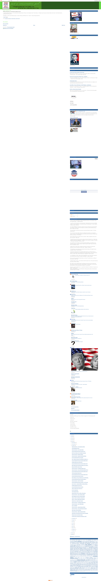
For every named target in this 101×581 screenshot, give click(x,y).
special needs (94, 563)
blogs (70, 575)
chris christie (90, 542)
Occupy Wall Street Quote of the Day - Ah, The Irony (80, 482)
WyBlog (72, 333)
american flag (92, 541)
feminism (86, 546)
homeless (81, 548)
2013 (72, 438)
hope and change (90, 548)
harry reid (77, 548)
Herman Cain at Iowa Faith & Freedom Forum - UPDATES (78, 76)
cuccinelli (71, 545)
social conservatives (83, 563)
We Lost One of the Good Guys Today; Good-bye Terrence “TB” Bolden (81, 381)
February (73, 529)
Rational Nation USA (74, 274)
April (73, 526)
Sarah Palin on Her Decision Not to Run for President (80, 513)
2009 (72, 534)
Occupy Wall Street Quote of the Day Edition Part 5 (80, 463)
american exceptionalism (85, 541)
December (73, 442)
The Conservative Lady (75, 340)
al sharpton (6, 18)
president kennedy (86, 556)
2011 (72, 441)
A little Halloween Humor (75, 448)
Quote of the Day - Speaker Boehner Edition (78, 507)
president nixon (91, 556)
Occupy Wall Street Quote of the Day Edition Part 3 (80, 474)
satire (97, 561)
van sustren (86, 568)
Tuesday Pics (73, 302)
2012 (72, 439)
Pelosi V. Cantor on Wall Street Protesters (78, 499)
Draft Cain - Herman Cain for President (75, 89)
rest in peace (85, 560)
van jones (83, 568)
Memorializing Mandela (78, 387)
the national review (83, 565)
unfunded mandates (87, 567)
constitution (82, 544)
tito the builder (86, 566)
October (73, 445)
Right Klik (72, 408)
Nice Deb (72, 347)
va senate (80, 568)
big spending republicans (79, 542)
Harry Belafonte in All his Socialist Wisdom (78, 496)
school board (78, 562)
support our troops (73, 565)
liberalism (91, 550)
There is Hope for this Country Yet (77, 488)
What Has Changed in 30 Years (75, 394)
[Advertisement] (75, 45)
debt (86, 545)
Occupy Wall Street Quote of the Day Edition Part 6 (80, 460)
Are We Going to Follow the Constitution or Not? (79, 516)
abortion (75, 541)
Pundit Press (73, 294)
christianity (93, 542)
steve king (93, 564)
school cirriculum (86, 562)
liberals (94, 550)
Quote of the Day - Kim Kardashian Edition (78, 446)
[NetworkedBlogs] (84, 190)
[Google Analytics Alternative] (50, 580)
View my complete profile (74, 117)
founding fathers (96, 546)
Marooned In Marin (74, 315)
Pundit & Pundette (74, 400)
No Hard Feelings (77, 324)
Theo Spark (73, 284)
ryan (92, 561)
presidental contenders (89, 557)
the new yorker (75, 566)
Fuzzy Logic (73, 319)
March (73, 527)
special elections (88, 563)
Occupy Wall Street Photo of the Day (77, 457)
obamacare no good (84, 552)
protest (88, 558)
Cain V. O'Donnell (74, 505)
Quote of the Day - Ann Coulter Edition (78, 449)
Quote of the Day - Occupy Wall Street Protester (79, 508)
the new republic (93, 565)
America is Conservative (75, 373)
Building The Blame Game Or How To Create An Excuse (79, 371)
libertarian (96, 550)
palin (71, 553)
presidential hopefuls (74, 558)
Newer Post (5, 25)
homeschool (85, 548)
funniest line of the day (82, 547)
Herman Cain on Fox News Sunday (77, 514)
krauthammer (86, 549)
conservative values (73, 544)
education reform (72, 546)
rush (83, 561)
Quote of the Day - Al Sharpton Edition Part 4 (12, 11)
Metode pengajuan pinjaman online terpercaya (82, 309)
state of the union (80, 564)
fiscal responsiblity (90, 546)
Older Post (63, 25)
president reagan (77, 557)
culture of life (78, 545)
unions (73, 568)
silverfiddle (75, 563)
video (92, 568)
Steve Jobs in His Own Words (76, 510)
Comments (73, 216)
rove (81, 561)
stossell (97, 564)
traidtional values (72, 567)
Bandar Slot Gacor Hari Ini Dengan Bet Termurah (78, 299)
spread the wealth (75, 564)
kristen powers (90, 549)
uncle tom (83, 567)
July (73, 521)
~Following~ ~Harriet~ (75, 386)
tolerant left (93, 566)
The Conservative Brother (75, 410)
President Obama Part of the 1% (77, 485)
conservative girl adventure (85, 543)
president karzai (82, 556)
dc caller (84, 545)
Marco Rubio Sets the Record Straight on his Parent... (80, 465)
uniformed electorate (93, 567)
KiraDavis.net (73, 291)
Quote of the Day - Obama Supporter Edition (78, 511)
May (73, 524)
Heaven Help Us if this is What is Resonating (79, 493)
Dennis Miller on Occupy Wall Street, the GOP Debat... (80, 477)
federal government (82, 546)
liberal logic (88, 550)
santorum (94, 561)
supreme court (78, 565)
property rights (84, 558)
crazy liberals (88, 544)
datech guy (81, 545)
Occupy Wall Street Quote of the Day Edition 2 (79, 479)
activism (80, 541)
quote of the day (18, 18)
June (73, 523)
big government (72, 542)
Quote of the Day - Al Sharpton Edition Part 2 (79, 502)
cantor (84, 542)
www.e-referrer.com (84, 577)
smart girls (78, 563)
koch (79, 549)
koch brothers (82, 549)
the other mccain (80, 566)
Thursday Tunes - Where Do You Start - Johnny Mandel (79, 384)
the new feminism (88, 565)
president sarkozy (82, 557)
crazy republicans (95, 544)
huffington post (95, 548)
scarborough (71, 562)
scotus (94, 562)
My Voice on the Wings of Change (76, 330)
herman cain (9, 18)
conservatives (78, 544)
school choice (82, 562)
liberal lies (85, 550)
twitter (80, 567)
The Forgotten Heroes (75, 491)
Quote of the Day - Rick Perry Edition (77, 480)
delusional (88, 545)
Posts (72, 214)
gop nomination (95, 547)
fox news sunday (75, 547)
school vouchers (90, 562)
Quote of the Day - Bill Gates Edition (77, 454)
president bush (90, 554)
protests (90, 558)
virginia (94, 568)
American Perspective (74, 383)
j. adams (74, 549)
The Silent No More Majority (75, 393)
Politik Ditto (73, 308)
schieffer (75, 562)
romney (75, 561)
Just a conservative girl (80, 111)
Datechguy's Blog (74, 305)
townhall (96, 566)
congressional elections (75, 543)
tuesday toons (77, 567)
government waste (73, 548)
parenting (83, 553)
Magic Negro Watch (74, 337)
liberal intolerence (77, 550)
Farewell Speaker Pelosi (73, 80)
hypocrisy (71, 549)
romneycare (79, 561)
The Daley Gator (73, 301)
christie (96, 542)
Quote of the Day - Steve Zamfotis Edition (78, 494)
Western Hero (73, 323)
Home (34, 25)
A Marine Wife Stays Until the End (77, 462)
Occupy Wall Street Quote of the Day (77, 476)
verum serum (89, 568)
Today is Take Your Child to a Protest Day (78, 497)
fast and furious (78, 546)
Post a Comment (5, 23)
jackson (77, 549)
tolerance (90, 566)
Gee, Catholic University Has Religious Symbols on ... (80, 459)
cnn (70, 543)
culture (74, 545)
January (73, 530)
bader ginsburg (96, 541)
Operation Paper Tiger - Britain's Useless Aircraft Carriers (83, 285)
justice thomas (13, 18)
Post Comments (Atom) (11, 27)
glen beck (91, 547)
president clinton (72, 556)
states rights (85, 564)
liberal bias (96, 549)
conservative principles (94, 543)
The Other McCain (74, 281)
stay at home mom (89, 564)
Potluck (72, 380)
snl (80, 563)
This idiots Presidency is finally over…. (76, 338)
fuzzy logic (87, 547)
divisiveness (91, 545)
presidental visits (95, 557)
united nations (76, 568)
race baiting (88, 559)
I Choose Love (73, 374)
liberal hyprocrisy (72, 550)
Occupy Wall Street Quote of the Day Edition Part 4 (80, 471)
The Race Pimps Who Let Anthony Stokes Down (76, 72)
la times (93, 549)
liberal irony (82, 550)
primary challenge (80, 558)
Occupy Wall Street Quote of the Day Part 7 (78, 451)
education (96, 545)
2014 (72, 436)
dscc (94, 545)
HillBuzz (72, 298)
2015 (72, 435)
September (74, 518)
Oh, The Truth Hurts (75, 490)
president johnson (77, 556)
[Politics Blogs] (72, 574)
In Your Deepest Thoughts (79, 341)
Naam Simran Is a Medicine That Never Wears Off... (82, 275)
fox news (71, 547)
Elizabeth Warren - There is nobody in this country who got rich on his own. (81, 397)
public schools (93, 558)
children (86, 542)
